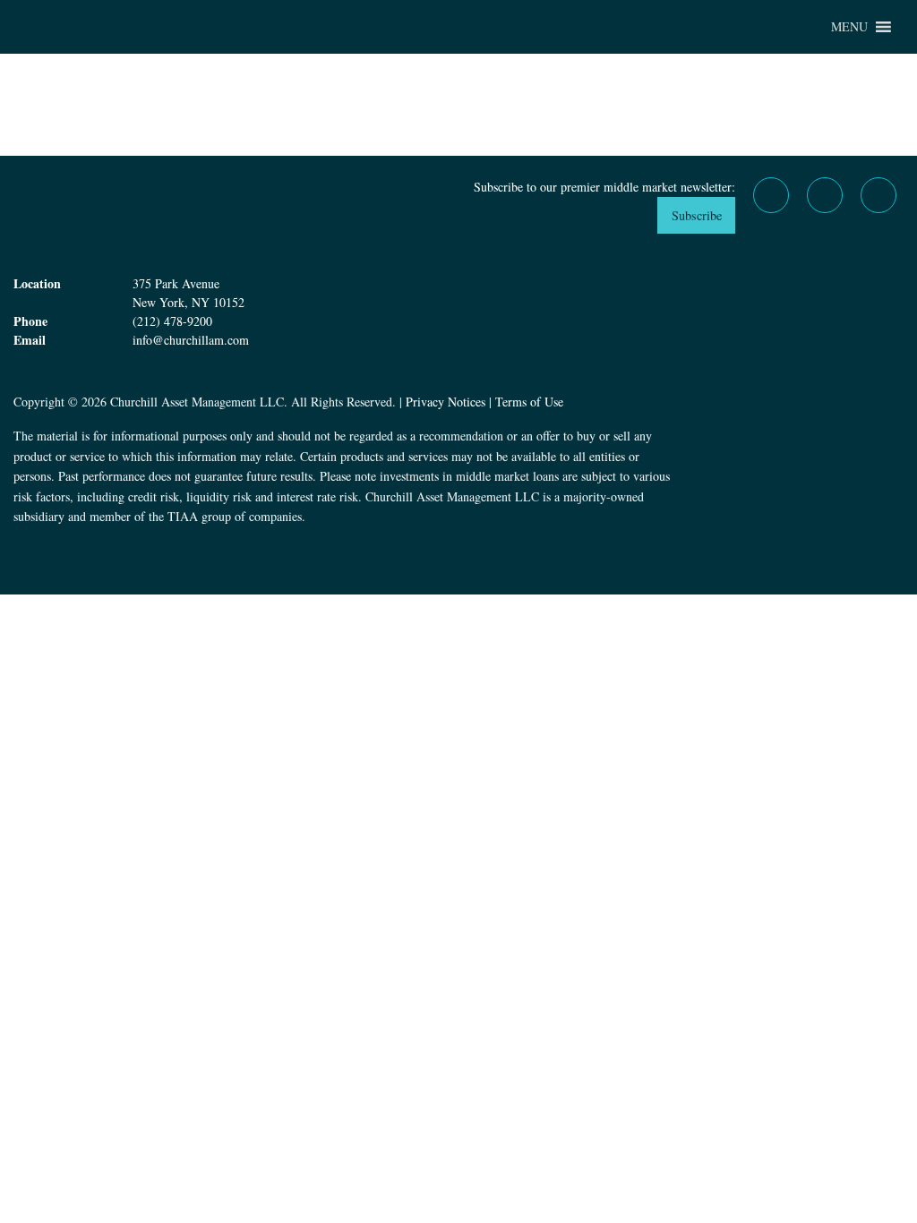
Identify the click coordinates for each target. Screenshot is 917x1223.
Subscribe (697, 215)
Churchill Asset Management (107, 27)
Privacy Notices (445, 401)
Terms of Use (529, 401)
